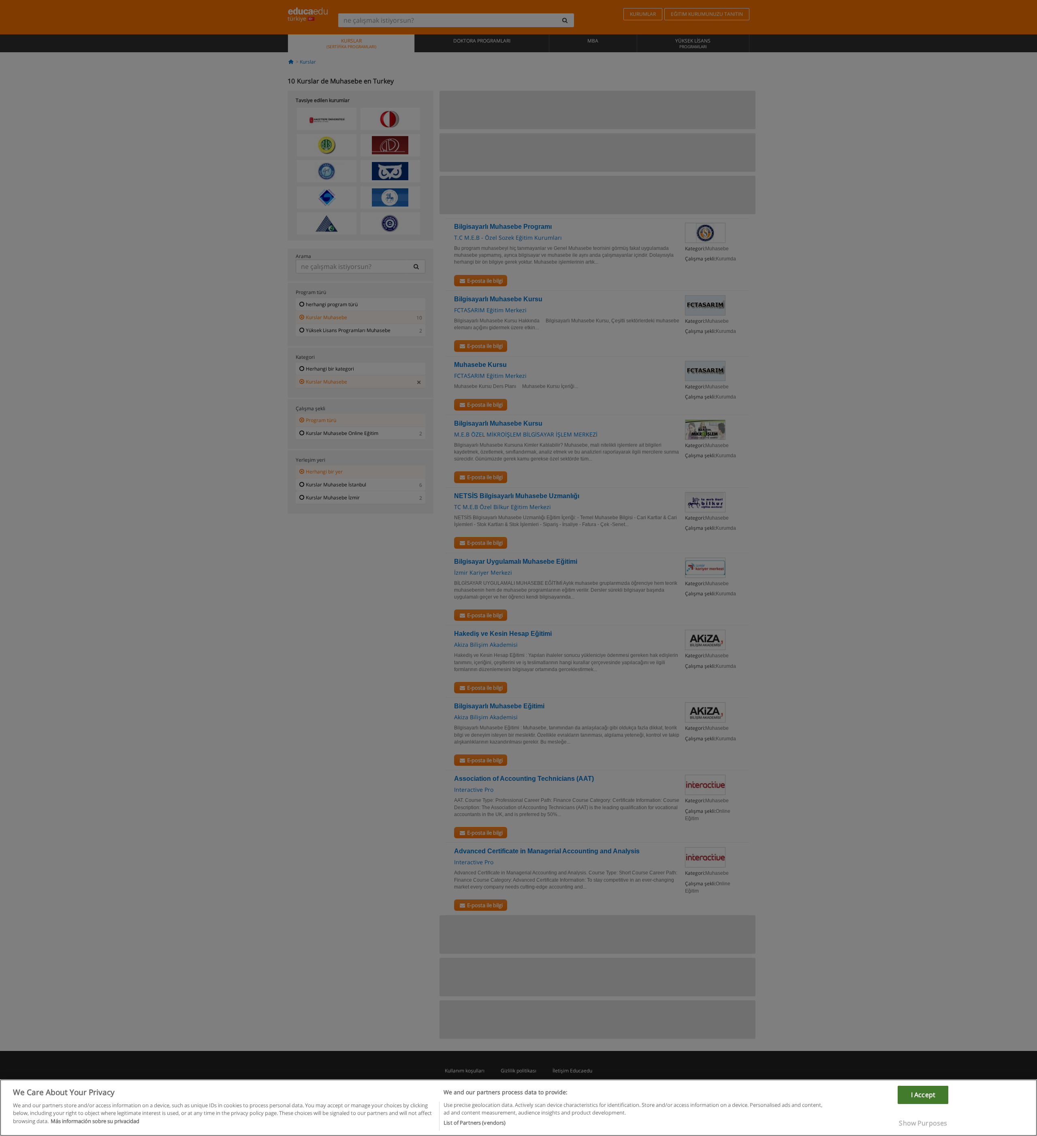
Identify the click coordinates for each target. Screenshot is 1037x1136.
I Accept (923, 1094)
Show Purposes (923, 1123)
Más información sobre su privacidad (95, 1121)
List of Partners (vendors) (475, 1122)
